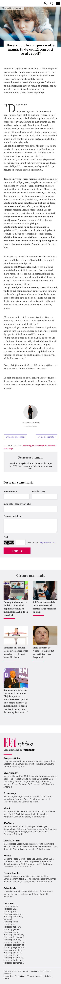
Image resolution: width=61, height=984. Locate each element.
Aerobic (7, 846)
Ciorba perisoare (34, 864)
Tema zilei (37, 891)
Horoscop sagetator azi (14, 947)
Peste (28, 858)
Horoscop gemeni (12, 929)
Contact (7, 978)
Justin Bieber (44, 781)
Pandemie (8, 896)
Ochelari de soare (21, 816)
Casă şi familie (12, 873)
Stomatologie (10, 829)
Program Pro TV (38, 784)
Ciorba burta (10, 866)
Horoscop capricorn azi (14, 942)
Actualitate (10, 888)
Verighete (8, 816)
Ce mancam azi (23, 866)
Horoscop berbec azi (13, 960)
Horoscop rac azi (11, 932)
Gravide (25, 881)
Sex (15, 763)
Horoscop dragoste (12, 914)
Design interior (32, 878)
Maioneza (15, 864)
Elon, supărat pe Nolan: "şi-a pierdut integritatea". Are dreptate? (43, 652)
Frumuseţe (10, 793)
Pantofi (12, 814)
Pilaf (23, 864)
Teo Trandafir (16, 778)
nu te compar (38, 445)
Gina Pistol (32, 781)
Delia (24, 781)
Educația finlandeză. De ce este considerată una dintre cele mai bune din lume (16, 652)
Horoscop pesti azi (12, 952)
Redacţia (48, 976)
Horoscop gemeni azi (13, 934)
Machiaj (43, 796)
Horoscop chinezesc (13, 916)
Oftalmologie (21, 831)
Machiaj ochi (44, 799)
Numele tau (10, 491)
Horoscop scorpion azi (14, 944)
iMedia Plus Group (30, 971)
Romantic (17, 761)
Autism (49, 881)
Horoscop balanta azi (14, 957)
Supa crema (35, 861)
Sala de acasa (43, 849)
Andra (18, 781)
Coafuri (35, 796)
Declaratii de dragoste (14, 766)
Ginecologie (41, 826)
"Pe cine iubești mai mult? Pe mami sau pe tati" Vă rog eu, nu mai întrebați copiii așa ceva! (30, 466)
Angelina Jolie (29, 778)
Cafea (45, 858)
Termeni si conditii (35, 976)
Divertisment (11, 772)
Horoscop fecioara (12, 926)
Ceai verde (39, 831)
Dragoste (8, 761)
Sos (33, 858)
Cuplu (46, 761)
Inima (22, 826)
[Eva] (9, 3)
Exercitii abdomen (20, 846)
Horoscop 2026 (11, 906)
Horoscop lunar (11, 921)
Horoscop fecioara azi (14, 937)
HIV (46, 831)
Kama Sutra (23, 763)
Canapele (8, 878)
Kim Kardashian (42, 776)
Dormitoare (18, 878)
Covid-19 (44, 894)
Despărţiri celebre (19, 894)
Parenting (44, 878)
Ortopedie (8, 834)
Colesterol (21, 829)
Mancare (8, 858)
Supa (51, 858)
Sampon (19, 799)
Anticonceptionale (35, 829)
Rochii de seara (17, 811)
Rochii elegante (23, 814)
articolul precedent (16, 436)
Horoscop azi (10, 911)
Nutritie (33, 846)
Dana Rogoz (42, 778)
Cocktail (25, 861)
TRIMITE (17, 550)
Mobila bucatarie (12, 876)
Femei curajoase (37, 881)
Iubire (52, 761)
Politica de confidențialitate (14, 976)
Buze (26, 799)
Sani (50, 796)
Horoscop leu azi (11, 955)
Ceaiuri (14, 826)
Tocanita (17, 861)
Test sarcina (51, 829)
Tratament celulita (12, 801)
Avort (30, 831)
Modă (7, 808)
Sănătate (9, 823)
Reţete (7, 855)
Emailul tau (38, 491)
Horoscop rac (10, 924)
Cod (6, 537)
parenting (27, 445)
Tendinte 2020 (38, 816)
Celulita (33, 799)
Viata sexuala (29, 761)
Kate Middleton (26, 776)
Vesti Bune (34, 894)
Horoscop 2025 (11, 908)
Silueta (16, 849)
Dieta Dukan (23, 843)
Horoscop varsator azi (14, 950)
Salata (39, 858)
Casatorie (8, 763)
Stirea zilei (27, 891)
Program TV (24, 784)
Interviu (17, 891)
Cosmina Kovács (32, 422)
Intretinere (49, 843)
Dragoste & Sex (12, 758)
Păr (5, 796)
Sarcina (7, 826)
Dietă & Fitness (12, 840)
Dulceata (8, 861)
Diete (6, 843)
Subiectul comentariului (17, 503)
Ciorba (22, 858)
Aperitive (46, 861)
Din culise (8, 891)
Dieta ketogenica (28, 849)
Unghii (17, 796)
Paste (15, 858)
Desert (7, 864)
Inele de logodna (39, 814)
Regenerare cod (47, 542)
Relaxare (33, 843)
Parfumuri (26, 796)
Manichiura (9, 799)
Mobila (44, 876)
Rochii (10, 796)
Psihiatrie (18, 834)
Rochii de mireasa (34, 811)
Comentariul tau (13, 516)
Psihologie (30, 826)
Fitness (12, 843)
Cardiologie (9, 831)
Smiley (11, 781)
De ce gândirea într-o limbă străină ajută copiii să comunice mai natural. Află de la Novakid (16, 609)
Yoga (40, 843)
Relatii (39, 761)
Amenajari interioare (30, 876)
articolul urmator (46, 436)
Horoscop (9, 903)
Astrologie (8, 919)
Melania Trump (11, 784)
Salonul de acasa (30, 801)
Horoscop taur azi (12, 939)
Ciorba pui (47, 864)
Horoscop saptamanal (14, 962)
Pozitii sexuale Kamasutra (41, 763)
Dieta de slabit (45, 846)
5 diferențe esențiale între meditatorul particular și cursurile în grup (44, 607)
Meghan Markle (11, 776)
